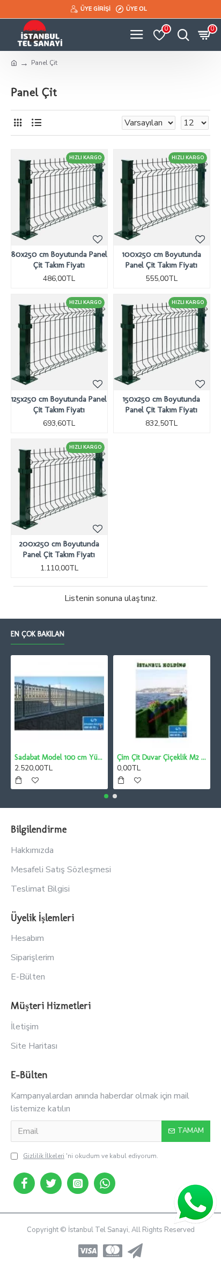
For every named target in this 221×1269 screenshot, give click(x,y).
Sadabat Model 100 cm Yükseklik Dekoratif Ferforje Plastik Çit (59, 757)
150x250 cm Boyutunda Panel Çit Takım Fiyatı (161, 404)
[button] (106, 796)
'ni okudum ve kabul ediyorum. (90, 1156)
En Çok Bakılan (37, 634)
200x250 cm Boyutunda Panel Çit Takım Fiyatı (59, 549)
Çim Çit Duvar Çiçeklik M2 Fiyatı (162, 757)
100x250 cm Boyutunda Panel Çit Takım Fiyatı (161, 259)
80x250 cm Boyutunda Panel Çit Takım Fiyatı (59, 259)
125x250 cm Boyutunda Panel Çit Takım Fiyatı (59, 404)
